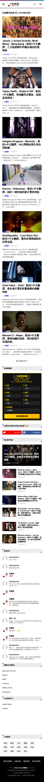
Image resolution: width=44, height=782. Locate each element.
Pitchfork (5, 683)
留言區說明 (36, 761)
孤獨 (5, 743)
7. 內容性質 (8, 407)
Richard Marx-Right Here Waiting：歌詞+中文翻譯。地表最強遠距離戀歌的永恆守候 (30, 498)
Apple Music (7, 704)
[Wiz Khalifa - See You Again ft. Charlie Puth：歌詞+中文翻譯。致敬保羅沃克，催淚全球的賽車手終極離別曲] (9, 512)
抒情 (12, 747)
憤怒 (32, 743)
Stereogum (6, 692)
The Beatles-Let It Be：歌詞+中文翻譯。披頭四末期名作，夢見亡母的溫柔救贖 (29, 525)
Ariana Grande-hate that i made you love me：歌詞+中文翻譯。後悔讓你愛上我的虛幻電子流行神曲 (30, 485)
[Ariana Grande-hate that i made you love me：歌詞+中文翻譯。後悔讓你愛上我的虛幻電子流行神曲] (9, 485)
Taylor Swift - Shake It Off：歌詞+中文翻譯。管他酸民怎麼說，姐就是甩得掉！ (21, 94)
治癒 (25, 747)
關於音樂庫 (8, 761)
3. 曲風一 (7, 392)
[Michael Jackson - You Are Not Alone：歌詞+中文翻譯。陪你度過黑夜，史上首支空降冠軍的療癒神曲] (9, 538)
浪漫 (32, 747)
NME (4, 679)
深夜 (5, 751)
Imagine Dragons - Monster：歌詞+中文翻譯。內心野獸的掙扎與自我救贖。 (21, 144)
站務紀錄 (17, 761)
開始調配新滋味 (22, 416)
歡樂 (18, 747)
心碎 (18, 743)
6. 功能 (25, 400)
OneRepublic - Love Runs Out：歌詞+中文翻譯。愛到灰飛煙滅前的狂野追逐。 (21, 238)
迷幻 (25, 751)
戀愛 (5, 747)
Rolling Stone (7, 688)
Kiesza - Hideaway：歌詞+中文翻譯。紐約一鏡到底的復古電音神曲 (21, 190)
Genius (5, 675)
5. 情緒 (6, 400)
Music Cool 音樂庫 (21, 768)
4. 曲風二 (26, 392)
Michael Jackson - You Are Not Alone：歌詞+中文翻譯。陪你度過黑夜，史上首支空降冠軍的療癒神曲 (30, 538)
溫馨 (12, 751)
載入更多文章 (21, 361)
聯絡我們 (26, 761)
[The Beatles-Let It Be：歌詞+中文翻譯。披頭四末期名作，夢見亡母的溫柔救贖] (9, 526)
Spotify (5, 708)
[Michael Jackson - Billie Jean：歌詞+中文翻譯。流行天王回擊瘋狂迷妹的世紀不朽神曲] (9, 473)
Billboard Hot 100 (9, 671)
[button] (3, 4)
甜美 (18, 751)
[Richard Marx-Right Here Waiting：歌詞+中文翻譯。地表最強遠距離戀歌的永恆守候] (9, 500)
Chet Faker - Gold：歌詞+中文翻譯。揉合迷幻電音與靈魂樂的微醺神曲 (21, 288)
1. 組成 (6, 385)
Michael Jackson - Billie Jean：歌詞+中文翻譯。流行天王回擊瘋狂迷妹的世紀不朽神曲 (29, 472)
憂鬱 (25, 743)
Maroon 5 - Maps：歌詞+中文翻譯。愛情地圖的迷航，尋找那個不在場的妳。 (20, 338)
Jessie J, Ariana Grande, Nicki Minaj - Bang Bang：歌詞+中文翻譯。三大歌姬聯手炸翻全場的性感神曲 (21, 45)
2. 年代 (25, 385)
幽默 (12, 743)
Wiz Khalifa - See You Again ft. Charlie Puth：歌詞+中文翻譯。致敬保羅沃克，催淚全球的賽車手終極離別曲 (29, 512)
